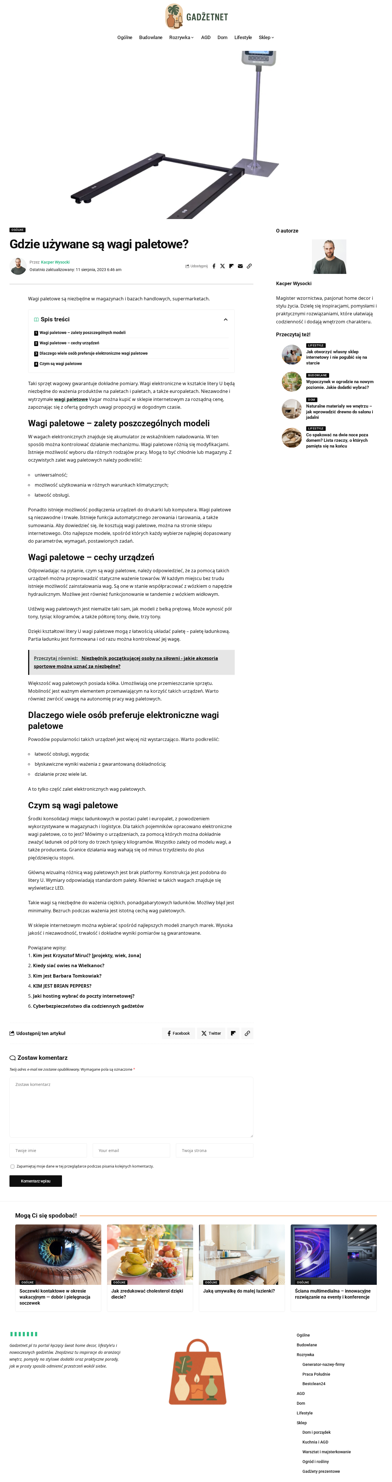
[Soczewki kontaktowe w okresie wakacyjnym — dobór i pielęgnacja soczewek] (58, 1254)
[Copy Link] (249, 266)
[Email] (240, 266)
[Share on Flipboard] (232, 266)
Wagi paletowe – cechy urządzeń (69, 343)
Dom (311, 399)
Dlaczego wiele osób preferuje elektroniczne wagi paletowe (94, 353)
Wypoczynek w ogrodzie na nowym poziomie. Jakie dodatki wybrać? (340, 384)
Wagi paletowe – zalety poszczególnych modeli (83, 332)
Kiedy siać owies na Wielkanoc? (68, 965)
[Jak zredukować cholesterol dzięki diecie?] (150, 1254)
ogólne (17, 229)
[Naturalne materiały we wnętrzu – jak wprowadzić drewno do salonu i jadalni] (292, 409)
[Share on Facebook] (214, 266)
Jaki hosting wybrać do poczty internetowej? (84, 996)
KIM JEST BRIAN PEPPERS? (62, 986)
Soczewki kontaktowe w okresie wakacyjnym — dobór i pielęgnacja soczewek (55, 1297)
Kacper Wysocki (55, 262)
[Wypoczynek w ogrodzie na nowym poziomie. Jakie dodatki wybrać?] (292, 382)
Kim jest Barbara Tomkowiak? (67, 976)
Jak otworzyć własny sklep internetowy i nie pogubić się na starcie (336, 357)
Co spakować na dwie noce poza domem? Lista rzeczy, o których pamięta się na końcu (337, 440)
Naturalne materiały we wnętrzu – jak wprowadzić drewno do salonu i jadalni (339, 412)
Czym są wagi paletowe (61, 363)
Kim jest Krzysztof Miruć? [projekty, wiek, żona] (87, 955)
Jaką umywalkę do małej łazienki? (239, 1291)
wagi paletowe (71, 399)
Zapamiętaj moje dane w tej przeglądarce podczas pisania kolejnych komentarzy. (85, 1166)
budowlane (317, 375)
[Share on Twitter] (223, 266)
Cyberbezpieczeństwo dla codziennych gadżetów (88, 1006)
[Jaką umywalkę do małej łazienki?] (242, 1254)
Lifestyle (316, 345)
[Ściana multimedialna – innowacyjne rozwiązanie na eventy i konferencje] (334, 1254)
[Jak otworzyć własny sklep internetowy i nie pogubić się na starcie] (292, 355)
